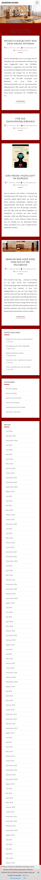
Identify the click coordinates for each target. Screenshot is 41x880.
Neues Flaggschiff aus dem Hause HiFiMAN (20, 42)
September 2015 (12, 830)
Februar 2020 (10, 631)
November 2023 (11, 482)
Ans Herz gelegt (11, 389)
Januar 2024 (10, 473)
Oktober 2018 (11, 677)
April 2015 (9, 853)
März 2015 (9, 858)
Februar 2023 (10, 515)
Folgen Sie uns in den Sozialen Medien (19, 339)
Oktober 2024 (11, 436)
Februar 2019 (10, 663)
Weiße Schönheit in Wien (15, 353)
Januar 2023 (10, 519)
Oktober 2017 (11, 724)
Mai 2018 (9, 691)
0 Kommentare (21, 50)
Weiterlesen (21, 101)
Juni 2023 (9, 501)
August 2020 (10, 603)
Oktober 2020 (11, 594)
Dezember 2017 (11, 714)
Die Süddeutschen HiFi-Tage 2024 (17, 346)
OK (24, 878)
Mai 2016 (9, 793)
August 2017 (10, 733)
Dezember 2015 (11, 816)
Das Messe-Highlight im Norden (20, 177)
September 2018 (12, 682)
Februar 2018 (10, 705)
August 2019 (10, 645)
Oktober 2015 (11, 826)
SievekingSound (30, 48)
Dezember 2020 (11, 584)
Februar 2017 (10, 756)
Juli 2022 (9, 529)
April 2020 (9, 621)
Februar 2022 (10, 543)
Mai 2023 (9, 505)
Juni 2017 (9, 737)
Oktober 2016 (11, 775)
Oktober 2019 (11, 640)
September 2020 (12, 598)
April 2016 (9, 798)
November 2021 (11, 556)
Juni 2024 (9, 450)
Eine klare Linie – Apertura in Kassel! (19, 360)
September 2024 (12, 440)
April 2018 (9, 696)
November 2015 (11, 821)
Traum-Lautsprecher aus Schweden (18, 367)
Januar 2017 (10, 761)
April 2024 (9, 459)
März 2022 (9, 538)
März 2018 (9, 700)
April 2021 (9, 570)
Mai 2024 (9, 454)
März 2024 (9, 464)
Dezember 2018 (11, 673)
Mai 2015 (9, 849)
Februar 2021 (10, 580)
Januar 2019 (10, 668)
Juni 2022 (9, 533)
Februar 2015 (10, 863)
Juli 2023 (9, 496)
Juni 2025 (9, 431)
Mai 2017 (9, 742)
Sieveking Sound (10, 2)
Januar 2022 (10, 547)
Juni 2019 (9, 649)
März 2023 (9, 510)
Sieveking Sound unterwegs (15, 407)
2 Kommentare (21, 271)
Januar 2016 (10, 812)
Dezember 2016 (11, 765)
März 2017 (9, 751)
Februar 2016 (10, 807)
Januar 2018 (10, 710)
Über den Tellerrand (13, 412)
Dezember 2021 (11, 552)
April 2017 (9, 747)
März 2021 (9, 575)
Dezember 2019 (11, 635)
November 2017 (11, 719)
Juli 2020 (9, 607)
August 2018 (10, 686)
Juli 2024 (9, 445)
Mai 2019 (9, 654)
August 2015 (10, 835)
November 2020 (11, 589)
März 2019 (9, 659)
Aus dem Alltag (11, 393)
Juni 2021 (9, 566)
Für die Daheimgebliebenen (20, 120)
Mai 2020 (9, 617)
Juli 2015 (9, 840)
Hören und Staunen (13, 402)
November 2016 (11, 770)
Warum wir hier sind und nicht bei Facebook (20, 262)
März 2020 (9, 626)
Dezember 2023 (11, 478)
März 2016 (9, 802)
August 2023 (10, 491)
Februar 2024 (10, 468)
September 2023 (12, 487)
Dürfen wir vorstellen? (14, 398)
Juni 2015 (9, 844)
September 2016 (12, 779)
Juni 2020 (9, 612)
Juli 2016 (9, 788)
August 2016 (10, 784)
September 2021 (12, 561)
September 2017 (12, 728)
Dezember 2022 (11, 524)
